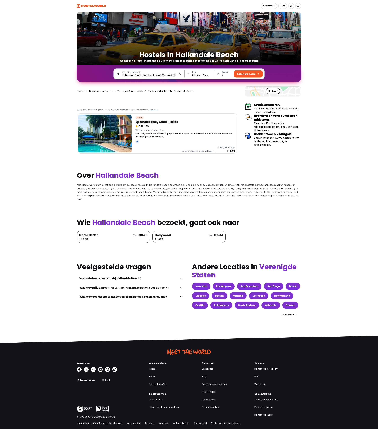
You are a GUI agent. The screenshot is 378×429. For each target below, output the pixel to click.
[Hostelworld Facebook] (79, 369)
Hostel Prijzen (209, 392)
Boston (219, 295)
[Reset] (179, 73)
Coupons (149, 423)
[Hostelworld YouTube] (100, 369)
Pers (256, 376)
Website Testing (181, 423)
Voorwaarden (133, 423)
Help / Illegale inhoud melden (164, 407)
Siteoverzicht (200, 423)
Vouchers (163, 423)
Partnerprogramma (263, 407)
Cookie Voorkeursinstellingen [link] (225, 423)
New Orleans (282, 295)
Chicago (200, 295)
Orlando (238, 295)
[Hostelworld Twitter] (86, 369)
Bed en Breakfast (158, 384)
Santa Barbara (247, 305)
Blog (204, 376)
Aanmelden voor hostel (266, 399)
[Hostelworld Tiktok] (114, 369)
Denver (290, 305)
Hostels (153, 369)
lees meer (153, 110)
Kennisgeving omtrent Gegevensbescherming (99, 423)
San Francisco (249, 286)
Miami (293, 286)
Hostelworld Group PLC (266, 369)
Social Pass (207, 369)
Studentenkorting (210, 407)
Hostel (139, 117)
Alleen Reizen (209, 399)
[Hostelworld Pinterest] (107, 369)
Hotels (152, 376)
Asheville (270, 305)
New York (201, 286)
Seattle (199, 305)
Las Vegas (258, 295)
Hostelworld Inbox (263, 415)
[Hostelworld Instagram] (93, 369)
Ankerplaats (221, 305)
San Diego (273, 286)
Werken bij (259, 384)
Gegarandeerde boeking (214, 384)
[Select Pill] (291, 6)
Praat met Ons (156, 399)
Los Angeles (223, 286)
